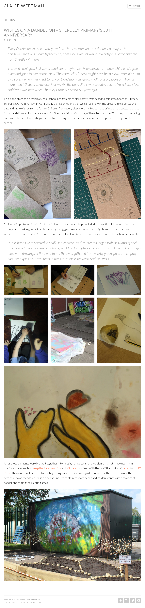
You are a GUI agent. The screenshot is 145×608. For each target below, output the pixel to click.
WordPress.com (32, 602)
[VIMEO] (132, 600)
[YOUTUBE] (138, 600)
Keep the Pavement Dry (46, 468)
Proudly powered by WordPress (22, 599)
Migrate (71, 468)
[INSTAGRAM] (126, 600)
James (126, 468)
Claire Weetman (24, 5)
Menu (136, 6)
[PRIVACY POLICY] (120, 600)
